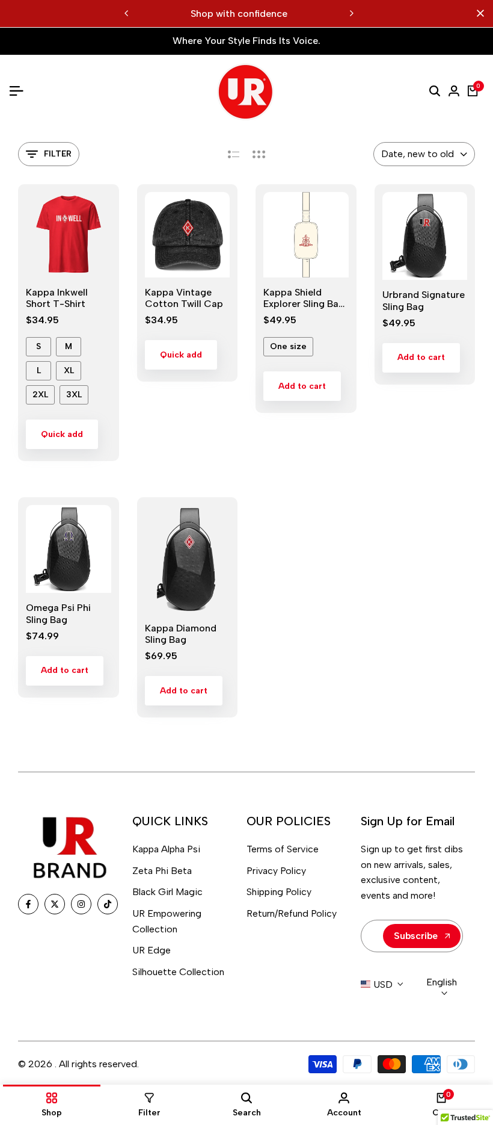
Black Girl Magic (167, 891)
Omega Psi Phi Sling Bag (58, 613)
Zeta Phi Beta (162, 870)
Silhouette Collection (178, 972)
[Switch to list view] (233, 154)
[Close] (478, 13)
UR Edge (151, 950)
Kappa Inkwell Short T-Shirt (57, 298)
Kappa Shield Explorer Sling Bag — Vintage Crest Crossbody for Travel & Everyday (303, 298)
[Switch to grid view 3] (259, 154)
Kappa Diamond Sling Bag (180, 633)
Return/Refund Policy (291, 913)
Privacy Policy (276, 870)
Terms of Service (282, 849)
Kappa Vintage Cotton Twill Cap (184, 298)
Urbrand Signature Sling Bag (423, 300)
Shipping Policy (278, 891)
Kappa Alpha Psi (166, 849)
